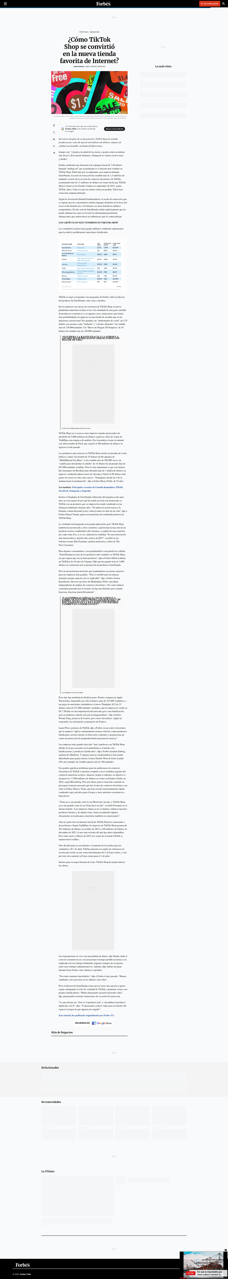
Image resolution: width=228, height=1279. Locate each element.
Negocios (94, 32)
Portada (83, 32)
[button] (226, 1250)
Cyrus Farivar (78, 66)
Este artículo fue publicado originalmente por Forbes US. (86, 1015)
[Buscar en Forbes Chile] (223, 3)
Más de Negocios (62, 1032)
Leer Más (191, 1273)
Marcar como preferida (114, 129)
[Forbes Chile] (103, 3)
